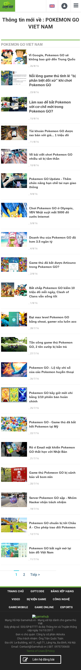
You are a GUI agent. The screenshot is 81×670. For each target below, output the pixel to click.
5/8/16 (33, 223)
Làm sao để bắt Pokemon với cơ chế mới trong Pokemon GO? (50, 106)
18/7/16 (34, 509)
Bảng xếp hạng (62, 591)
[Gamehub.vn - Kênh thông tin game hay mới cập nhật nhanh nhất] (7, 5)
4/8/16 (33, 248)
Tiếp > (35, 575)
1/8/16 (33, 303)
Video (16, 599)
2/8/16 (33, 273)
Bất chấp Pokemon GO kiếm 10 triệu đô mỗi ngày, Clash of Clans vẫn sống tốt (52, 292)
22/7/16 (34, 433)
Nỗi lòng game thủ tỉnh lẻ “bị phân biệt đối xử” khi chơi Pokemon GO (52, 80)
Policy (51, 651)
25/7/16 (34, 408)
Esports (66, 607)
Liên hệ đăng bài (43, 659)
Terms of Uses (36, 651)
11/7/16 (34, 559)
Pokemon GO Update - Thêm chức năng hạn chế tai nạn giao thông (52, 183)
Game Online (44, 607)
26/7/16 (34, 378)
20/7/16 (34, 483)
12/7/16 (34, 534)
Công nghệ (61, 599)
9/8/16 (33, 194)
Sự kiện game (36, 599)
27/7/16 (34, 353)
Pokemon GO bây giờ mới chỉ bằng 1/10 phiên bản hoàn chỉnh (51, 397)
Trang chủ (15, 591)
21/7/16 (34, 458)
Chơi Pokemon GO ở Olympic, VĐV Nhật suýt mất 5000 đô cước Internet (51, 212)
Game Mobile (18, 607)
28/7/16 (34, 328)
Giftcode (37, 591)
